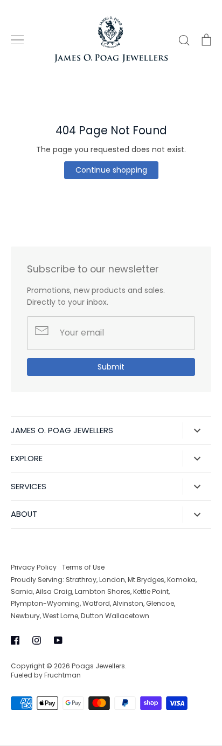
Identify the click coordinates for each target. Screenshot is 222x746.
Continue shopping (111, 170)
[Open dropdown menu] (197, 430)
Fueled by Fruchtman (46, 675)
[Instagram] (36, 640)
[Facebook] (15, 640)
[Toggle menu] (17, 40)
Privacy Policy (34, 567)
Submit (111, 366)
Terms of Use (83, 567)
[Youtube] (58, 640)
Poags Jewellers (98, 665)
